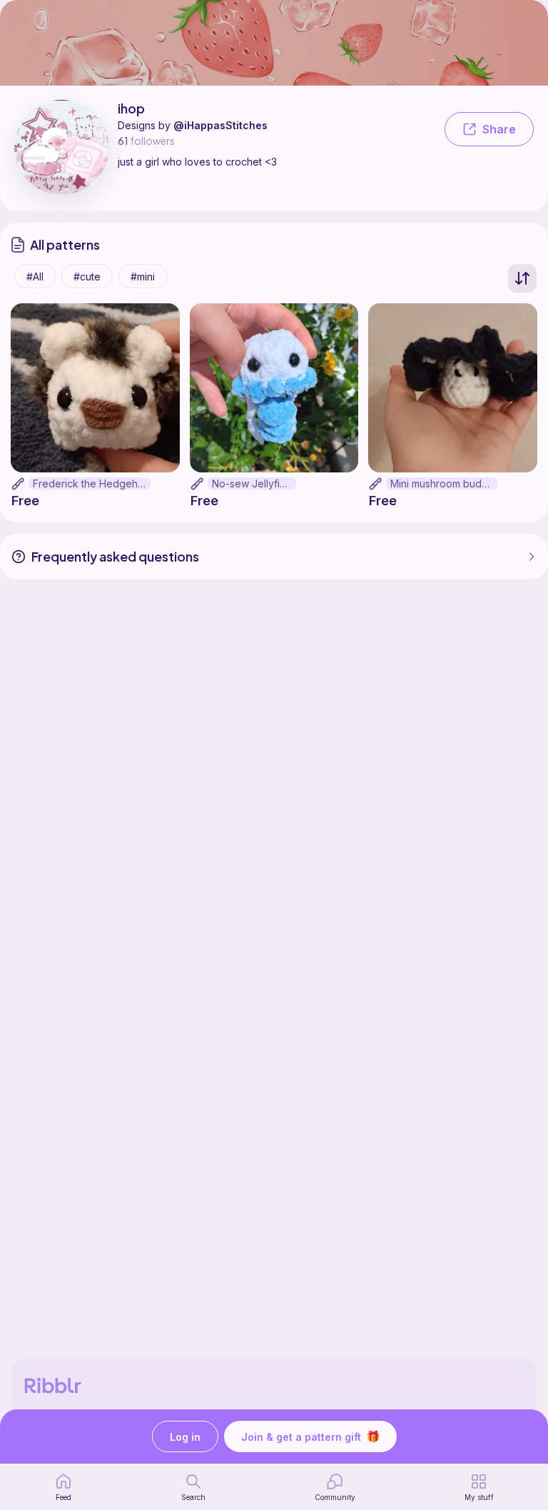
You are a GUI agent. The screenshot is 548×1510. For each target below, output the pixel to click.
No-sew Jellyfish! (252, 483)
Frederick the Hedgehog (92, 483)
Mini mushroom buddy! (443, 483)
